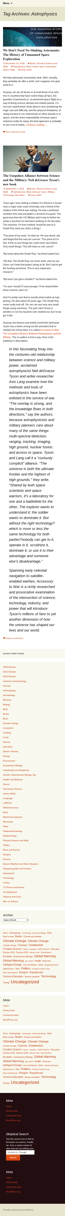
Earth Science (43, 949)
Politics (6, 845)
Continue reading (36, 125)
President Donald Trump (41, 969)
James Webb (9, 793)
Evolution (7, 956)
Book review (32, 66)
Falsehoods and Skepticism (16, 770)
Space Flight (9, 69)
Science (7, 859)
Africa (5, 933)
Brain (5, 718)
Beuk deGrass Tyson (37, 192)
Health (38, 961)
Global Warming (45, 956)
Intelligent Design (12, 964)
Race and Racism (11, 850)
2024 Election (9, 676)
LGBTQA (7, 803)
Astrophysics (19, 66)
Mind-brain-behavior (12, 817)
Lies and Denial (30, 965)
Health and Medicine (13, 779)
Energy (6, 756)
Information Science (12, 789)
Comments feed (10, 1015)
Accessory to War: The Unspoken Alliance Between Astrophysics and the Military (32, 334)
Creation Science (12, 949)
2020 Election (9, 667)
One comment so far (15, 132)
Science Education (13, 976)
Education (8, 747)
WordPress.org (10, 1020)
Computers (8, 728)
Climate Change (10, 723)
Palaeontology (10, 836)
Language (8, 798)
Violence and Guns (12, 896)
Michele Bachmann (51, 965)
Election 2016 (22, 952)
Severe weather (32, 976)
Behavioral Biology (39, 933)
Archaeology (9, 695)
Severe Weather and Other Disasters (20, 864)
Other (5, 826)
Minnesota (8, 821)
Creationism (36, 945)
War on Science (10, 901)
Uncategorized (10, 892)
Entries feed (9, 1010)
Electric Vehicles (10, 751)
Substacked (8, 873)
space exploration (47, 66)
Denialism (33, 949)
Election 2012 (9, 952)
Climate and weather (32, 936)
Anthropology (9, 690)
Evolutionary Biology (12, 765)
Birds (5, 709)
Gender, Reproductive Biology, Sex (19, 775)
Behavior (7, 700)
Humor (6, 784)
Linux (40, 964)
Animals (7, 686)
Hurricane (46, 961)
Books (33, 63)
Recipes (7, 854)
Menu (6, 3)
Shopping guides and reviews (17, 868)
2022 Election (9, 672)
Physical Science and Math (16, 840)
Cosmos (22, 945)
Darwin (25, 949)
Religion (23, 972)
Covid (5, 737)
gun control (29, 961)
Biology (6, 704)
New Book (20, 195)
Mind (5, 812)
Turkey (6, 882)
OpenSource (8, 969)
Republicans (36, 972)
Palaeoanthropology (12, 831)
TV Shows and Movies (13, 887)
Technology (8, 878)
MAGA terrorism (10, 807)
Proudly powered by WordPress (18, 1210)
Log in (6, 1005)
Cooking (7, 732)
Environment (9, 761)
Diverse (6, 742)
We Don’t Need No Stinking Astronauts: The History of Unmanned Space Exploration (31, 54)
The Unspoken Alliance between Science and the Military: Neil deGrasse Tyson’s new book (31, 180)
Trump (6, 982)
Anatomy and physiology (14, 681)
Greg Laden (26, 69)
